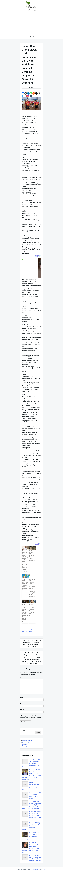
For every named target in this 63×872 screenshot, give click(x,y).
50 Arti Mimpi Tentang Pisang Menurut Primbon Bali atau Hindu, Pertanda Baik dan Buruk (31, 815)
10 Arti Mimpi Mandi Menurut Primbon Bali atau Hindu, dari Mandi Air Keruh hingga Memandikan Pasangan (31, 805)
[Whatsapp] (31, 93)
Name (22, 697)
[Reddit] (33, 93)
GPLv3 (44, 869)
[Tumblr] (31, 96)
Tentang (24, 746)
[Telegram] (23, 96)
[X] (25, 93)
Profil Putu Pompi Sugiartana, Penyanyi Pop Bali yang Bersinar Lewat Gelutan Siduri (31, 836)
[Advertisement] (31, 24)
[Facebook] (23, 93)
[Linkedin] (28, 93)
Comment (23, 678)
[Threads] (36, 93)
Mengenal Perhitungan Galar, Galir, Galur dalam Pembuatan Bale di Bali (31, 786)
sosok (26, 631)
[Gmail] (25, 96)
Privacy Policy (26, 742)
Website (22, 709)
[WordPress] (39, 93)
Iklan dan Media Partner (28, 740)
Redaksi (24, 744)
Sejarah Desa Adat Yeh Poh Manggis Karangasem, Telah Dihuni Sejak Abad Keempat (31, 763)
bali (29, 629)
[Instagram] (28, 96)
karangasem (34, 629)
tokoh (30, 631)
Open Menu (32, 36)
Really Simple (34, 869)
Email (22, 703)
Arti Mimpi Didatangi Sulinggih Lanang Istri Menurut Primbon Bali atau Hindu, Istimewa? (31, 825)
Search (24, 730)
